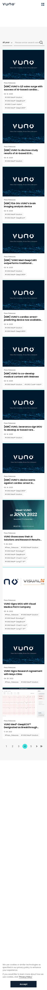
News (13, 12)
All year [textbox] (6, 42)
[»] (41, 746)
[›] (36, 746)
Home (5, 12)
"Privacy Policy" (25, 977)
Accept (23, 984)
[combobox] (7, 42)
